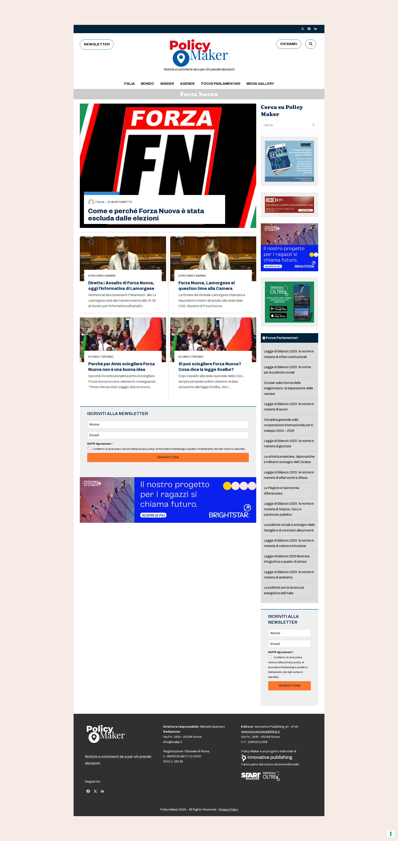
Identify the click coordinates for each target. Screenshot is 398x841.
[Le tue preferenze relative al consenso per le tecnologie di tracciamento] (391, 834)
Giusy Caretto (121, 202)
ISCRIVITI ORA (168, 457)
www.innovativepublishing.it (260, 731)
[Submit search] (313, 125)
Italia (99, 202)
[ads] (168, 521)
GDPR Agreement (100, 443)
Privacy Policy (228, 809)
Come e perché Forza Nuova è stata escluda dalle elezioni (146, 214)
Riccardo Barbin (103, 275)
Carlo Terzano (102, 356)
